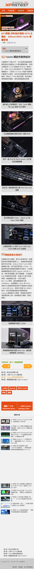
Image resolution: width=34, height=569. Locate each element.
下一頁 (27, 366)
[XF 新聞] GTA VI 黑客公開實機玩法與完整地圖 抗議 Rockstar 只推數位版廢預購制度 (21, 428)
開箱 (9, 392)
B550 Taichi (22, 388)
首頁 (3, 10)
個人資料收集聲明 (28, 567)
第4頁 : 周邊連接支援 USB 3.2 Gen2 (14, 379)
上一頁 (6, 366)
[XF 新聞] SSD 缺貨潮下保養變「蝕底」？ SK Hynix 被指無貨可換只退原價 (22, 499)
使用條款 (20, 567)
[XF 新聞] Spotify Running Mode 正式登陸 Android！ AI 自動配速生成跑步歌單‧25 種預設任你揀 (22, 434)
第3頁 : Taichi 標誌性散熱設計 (12, 377)
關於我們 (15, 567)
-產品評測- (21, 10)
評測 (4, 392)
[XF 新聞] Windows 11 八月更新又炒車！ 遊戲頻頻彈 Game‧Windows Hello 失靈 (21, 441)
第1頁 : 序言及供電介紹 (9, 372)
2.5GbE (5, 388)
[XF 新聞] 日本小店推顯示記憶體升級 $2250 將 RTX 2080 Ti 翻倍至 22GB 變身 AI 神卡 (22, 485)
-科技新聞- (11, 10)
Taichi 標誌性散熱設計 (13, 51)
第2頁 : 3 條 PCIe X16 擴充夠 (11, 375)
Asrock (13, 388)
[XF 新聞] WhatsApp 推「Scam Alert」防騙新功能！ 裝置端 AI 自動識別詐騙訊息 (22, 492)
